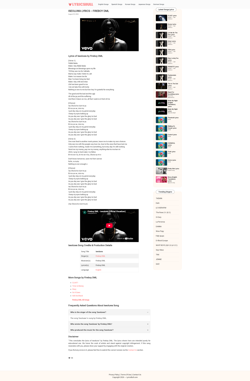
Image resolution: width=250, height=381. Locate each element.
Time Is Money (78, 286)
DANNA (159, 226)
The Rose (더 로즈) (163, 212)
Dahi (157, 203)
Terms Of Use (126, 375)
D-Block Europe (162, 241)
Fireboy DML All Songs (80, 300)
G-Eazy (158, 217)
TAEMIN (159, 198)
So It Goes (76, 292)
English (98, 270)
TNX (157, 255)
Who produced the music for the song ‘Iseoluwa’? (91, 330)
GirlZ (157, 264)
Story (74, 289)
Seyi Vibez (160, 250)
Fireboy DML (100, 256)
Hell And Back (77, 296)
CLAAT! (75, 283)
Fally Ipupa (160, 236)
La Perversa (160, 222)
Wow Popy (160, 231)
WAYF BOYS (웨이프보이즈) (166, 245)
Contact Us (132, 350)
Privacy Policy (114, 375)
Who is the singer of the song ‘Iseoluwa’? (88, 312)
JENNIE (159, 259)
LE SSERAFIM (161, 208)
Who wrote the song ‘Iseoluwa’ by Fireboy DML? (91, 324)
